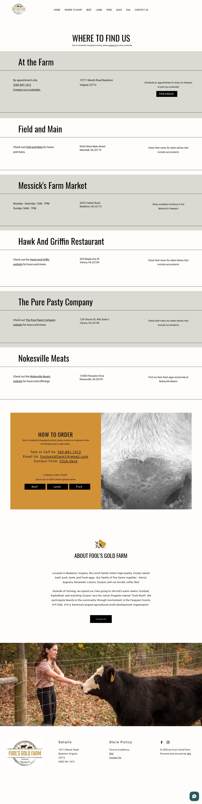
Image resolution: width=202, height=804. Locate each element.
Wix (189, 753)
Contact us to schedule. (27, 89)
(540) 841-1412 (22, 84)
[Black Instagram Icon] (168, 742)
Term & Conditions (119, 749)
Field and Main (34, 147)
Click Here (68, 461)
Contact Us (115, 757)
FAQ (111, 753)
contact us (112, 45)
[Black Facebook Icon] (162, 742)
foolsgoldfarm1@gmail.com (64, 456)
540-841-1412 (69, 452)
